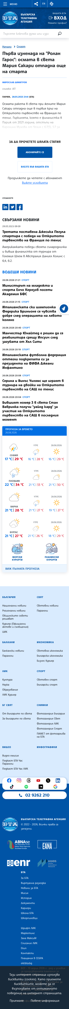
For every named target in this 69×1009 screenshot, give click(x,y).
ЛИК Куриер (9, 694)
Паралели (42, 610)
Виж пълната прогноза (22, 568)
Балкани (8, 642)
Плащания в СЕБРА (32, 958)
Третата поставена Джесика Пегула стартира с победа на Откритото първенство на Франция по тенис (33, 236)
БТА (23, 872)
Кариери (26, 908)
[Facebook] (10, 780)
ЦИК (4, 631)
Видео (6, 747)
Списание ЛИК (29, 943)
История (26, 898)
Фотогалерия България (51, 713)
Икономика (45, 642)
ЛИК (5, 671)
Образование (10, 689)
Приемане (17, 1000)
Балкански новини (13, 650)
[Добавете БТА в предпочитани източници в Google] (56, 787)
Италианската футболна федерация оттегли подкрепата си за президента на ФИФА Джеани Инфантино (34, 361)
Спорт (21, 46)
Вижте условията (35, 182)
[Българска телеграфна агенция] (10, 824)
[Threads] (29, 780)
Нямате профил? (57, 22)
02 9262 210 (37, 795)
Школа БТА (27, 913)
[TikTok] (12, 787)
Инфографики (47, 747)
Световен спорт (47, 679)
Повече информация (45, 1000)
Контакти (27, 953)
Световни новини (47, 605)
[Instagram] (20, 780)
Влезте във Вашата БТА (35, 166)
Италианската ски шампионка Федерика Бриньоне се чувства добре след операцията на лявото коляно (32, 313)
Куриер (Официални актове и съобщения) (15, 625)
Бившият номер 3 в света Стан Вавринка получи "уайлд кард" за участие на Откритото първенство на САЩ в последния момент (30, 411)
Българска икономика (50, 655)
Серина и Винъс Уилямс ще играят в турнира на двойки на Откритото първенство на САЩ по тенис (33, 385)
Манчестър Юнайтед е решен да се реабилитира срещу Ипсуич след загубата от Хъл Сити (32, 337)
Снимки (42, 705)
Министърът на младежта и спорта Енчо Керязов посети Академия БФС (27, 289)
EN (43, 3)
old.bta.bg (26, 963)
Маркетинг (27, 933)
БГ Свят (7, 705)
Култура (7, 679)
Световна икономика (50, 650)
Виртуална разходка (33, 883)
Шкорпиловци (29, 918)
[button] (36, 4)
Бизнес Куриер (45, 660)
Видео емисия (10, 755)
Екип (23, 948)
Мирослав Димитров (14, 82)
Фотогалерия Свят (48, 718)
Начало (7, 46)
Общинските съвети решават (15, 617)
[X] (49, 780)
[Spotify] (27, 787)
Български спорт (47, 684)
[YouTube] (39, 780)
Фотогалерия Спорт (49, 728)
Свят (40, 597)
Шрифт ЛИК (28, 928)
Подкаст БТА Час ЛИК (15, 768)
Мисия (24, 893)
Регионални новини (13, 610)
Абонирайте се (35, 152)
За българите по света (16, 718)
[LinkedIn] (58, 780)
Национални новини (14, 605)
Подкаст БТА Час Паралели (12, 762)
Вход (60, 18)
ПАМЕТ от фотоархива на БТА (51, 735)
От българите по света (17, 713)
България (9, 597)
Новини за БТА (29, 888)
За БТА (24, 878)
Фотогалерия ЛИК (48, 723)
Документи (28, 903)
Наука (5, 684)
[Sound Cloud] (41, 787)
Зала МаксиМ (28, 938)
